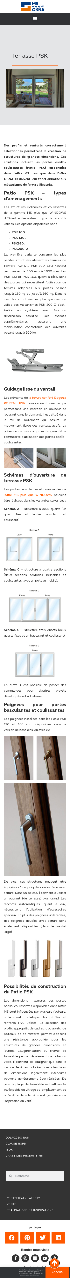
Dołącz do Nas (17, 1137)
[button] (35, 18)
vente (11, 1204)
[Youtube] (45, 1258)
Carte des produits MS (24, 1155)
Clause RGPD (16, 1143)
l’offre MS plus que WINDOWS (28, 495)
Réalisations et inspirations (30, 1210)
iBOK (9, 1149)
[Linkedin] (35, 1258)
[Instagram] (25, 1258)
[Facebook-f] (15, 1258)
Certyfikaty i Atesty (23, 1198)
